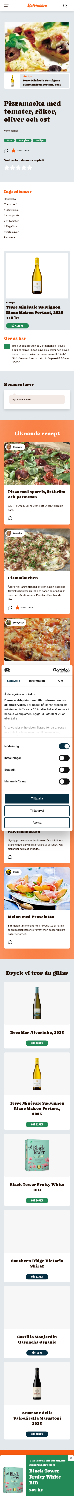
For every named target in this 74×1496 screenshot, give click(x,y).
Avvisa (37, 822)
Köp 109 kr (37, 1043)
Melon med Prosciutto (31, 917)
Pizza (9, 140)
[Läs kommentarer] (6, 150)
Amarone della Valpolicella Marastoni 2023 (37, 1418)
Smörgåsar (24, 140)
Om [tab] (60, 680)
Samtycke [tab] (13, 680)
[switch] (64, 758)
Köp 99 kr (37, 1352)
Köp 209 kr (37, 1200)
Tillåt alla (37, 798)
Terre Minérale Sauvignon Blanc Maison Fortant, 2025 (37, 1108)
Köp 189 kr (37, 1434)
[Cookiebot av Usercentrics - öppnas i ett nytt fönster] (53, 670)
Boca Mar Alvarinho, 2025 (37, 1032)
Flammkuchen (23, 578)
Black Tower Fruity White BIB (45, 1477)
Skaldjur (39, 140)
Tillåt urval (37, 810)
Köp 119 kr (17, 325)
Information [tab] (37, 680)
